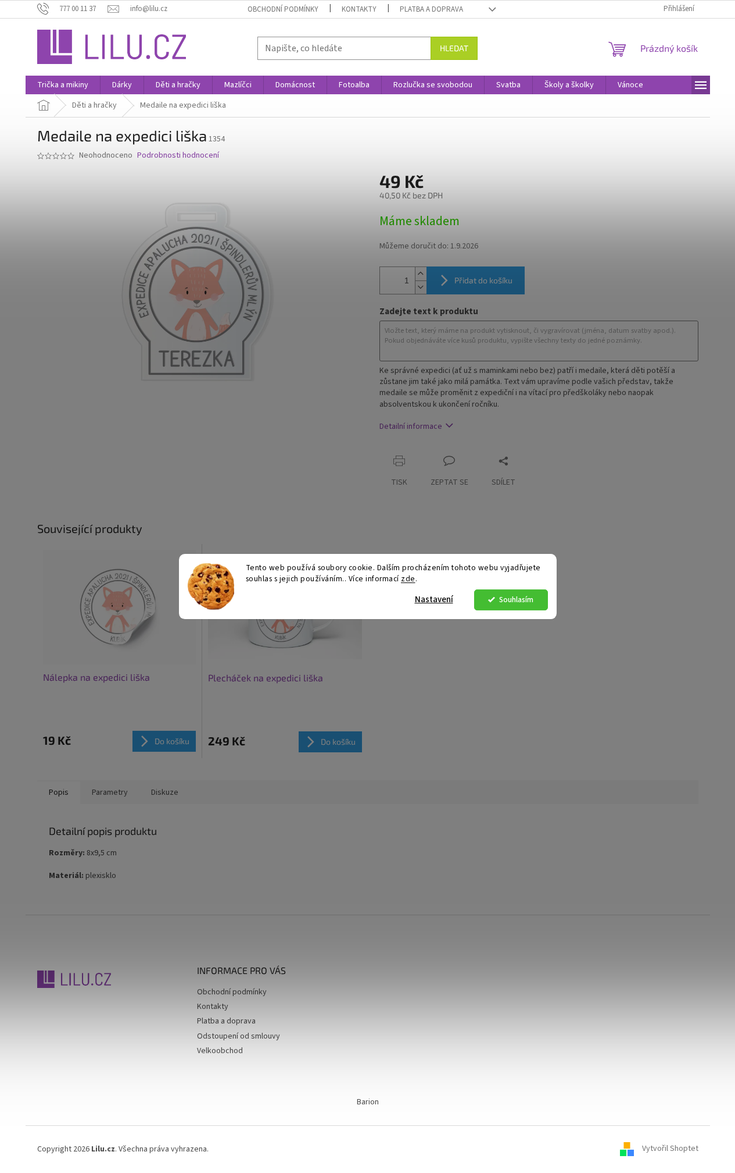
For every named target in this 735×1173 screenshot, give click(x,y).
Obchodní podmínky (283, 9)
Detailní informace (410, 426)
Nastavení (434, 599)
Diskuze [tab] (164, 792)
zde (408, 578)
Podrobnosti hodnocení (178, 155)
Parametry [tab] (110, 792)
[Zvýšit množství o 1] (420, 273)
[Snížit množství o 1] (420, 287)
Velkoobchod (220, 1051)
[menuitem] (63, 85)
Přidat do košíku (483, 280)
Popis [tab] (59, 792)
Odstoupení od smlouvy (238, 1036)
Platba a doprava (431, 9)
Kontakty (359, 9)
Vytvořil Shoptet (670, 1149)
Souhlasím (516, 599)
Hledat (454, 48)
